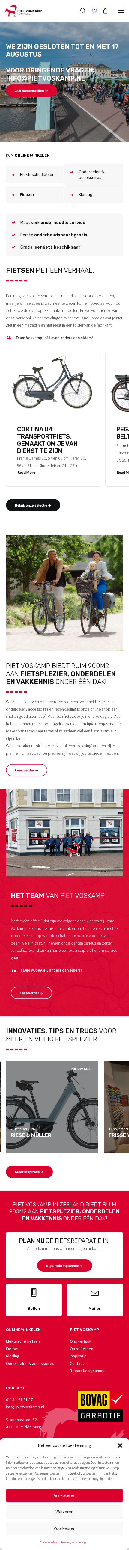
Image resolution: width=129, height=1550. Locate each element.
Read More (26, 472)
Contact (77, 1363)
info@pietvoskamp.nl (25, 1406)
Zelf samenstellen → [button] (31, 91)
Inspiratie (78, 1356)
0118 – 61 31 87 (19, 1399)
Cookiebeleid (49, 1542)
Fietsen (13, 1348)
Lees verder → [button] (26, 770)
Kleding (13, 1356)
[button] (120, 1445)
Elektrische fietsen (23, 1341)
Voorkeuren (65, 1528)
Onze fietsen (81, 1348)
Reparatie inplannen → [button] (64, 1266)
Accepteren (65, 1495)
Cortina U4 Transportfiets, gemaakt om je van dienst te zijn (47, 440)
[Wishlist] (91, 10)
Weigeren (65, 1512)
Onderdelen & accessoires (30, 1363)
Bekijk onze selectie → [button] (33, 505)
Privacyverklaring (73, 1542)
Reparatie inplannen (88, 1370)
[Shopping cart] (102, 10)
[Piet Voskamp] (23, 11)
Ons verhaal (80, 1341)
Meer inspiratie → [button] (29, 1172)
